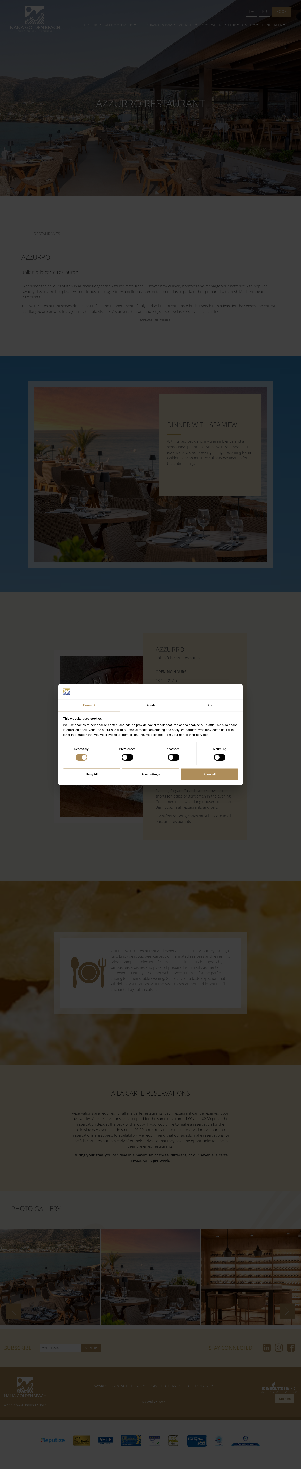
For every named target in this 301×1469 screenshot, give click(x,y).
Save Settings (150, 774)
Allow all (209, 774)
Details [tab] (151, 705)
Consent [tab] (89, 705)
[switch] (127, 757)
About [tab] (211, 705)
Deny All (92, 774)
